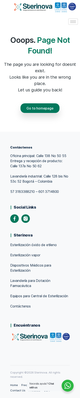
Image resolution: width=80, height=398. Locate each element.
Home (14, 385)
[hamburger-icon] (73, 22)
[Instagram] (25, 218)
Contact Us (17, 390)
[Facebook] (14, 218)
